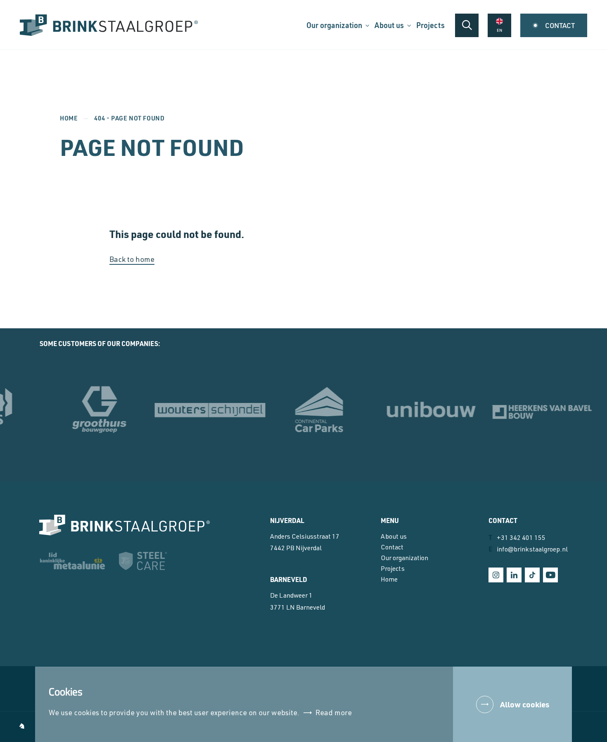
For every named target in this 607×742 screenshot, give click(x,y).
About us (394, 537)
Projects (393, 569)
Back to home (131, 260)
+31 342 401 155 (516, 537)
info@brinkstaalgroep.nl (528, 549)
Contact (392, 548)
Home (69, 118)
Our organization (404, 559)
